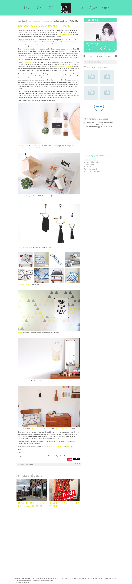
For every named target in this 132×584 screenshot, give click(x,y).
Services (100, 56)
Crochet (20, 146)
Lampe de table (23, 196)
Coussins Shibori (23, 284)
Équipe (91, 56)
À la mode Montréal (91, 162)
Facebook (47, 446)
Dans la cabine (66, 8)
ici (42, 443)
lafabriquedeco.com (34, 55)
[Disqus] (48, 538)
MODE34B (87, 167)
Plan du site (107, 578)
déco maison (59, 66)
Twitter (68, 446)
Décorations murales (25, 247)
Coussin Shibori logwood (64, 429)
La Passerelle (89, 164)
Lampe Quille (22, 429)
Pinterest (61, 446)
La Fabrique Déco (64, 34)
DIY (50, 8)
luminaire (28, 62)
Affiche (20, 332)
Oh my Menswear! (90, 169)
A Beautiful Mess (90, 160)
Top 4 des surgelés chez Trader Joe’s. (30, 504)
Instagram (54, 446)
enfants (68, 66)
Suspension (36, 146)
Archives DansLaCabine (92, 171)
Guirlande (55, 146)
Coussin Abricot (32, 148)
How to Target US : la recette (64, 504)
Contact (109, 56)
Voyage (93, 8)
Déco (39, 8)
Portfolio (105, 8)
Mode (27, 8)
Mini (81, 8)
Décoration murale (24, 381)
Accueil (64, 578)
